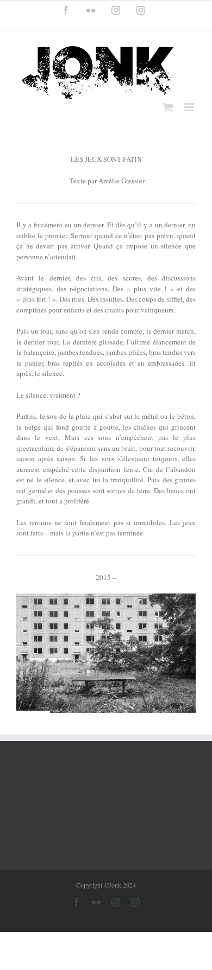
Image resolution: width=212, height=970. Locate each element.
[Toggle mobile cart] (168, 107)
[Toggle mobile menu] (190, 107)
